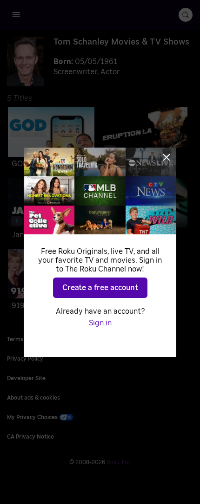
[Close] (166, 157)
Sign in (100, 323)
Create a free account (100, 287)
